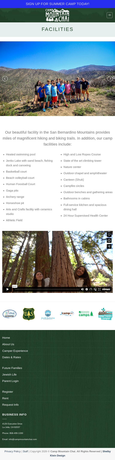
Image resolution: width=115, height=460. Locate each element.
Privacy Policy (12, 451)
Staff (25, 451)
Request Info (10, 404)
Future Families (12, 368)
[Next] (110, 78)
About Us (8, 344)
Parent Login (10, 381)
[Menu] (109, 15)
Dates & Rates (11, 357)
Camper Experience (15, 350)
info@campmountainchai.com (23, 439)
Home (6, 337)
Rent (5, 398)
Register (7, 391)
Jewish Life (9, 374)
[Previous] (5, 78)
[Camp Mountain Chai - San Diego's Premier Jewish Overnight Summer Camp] (57, 15)
